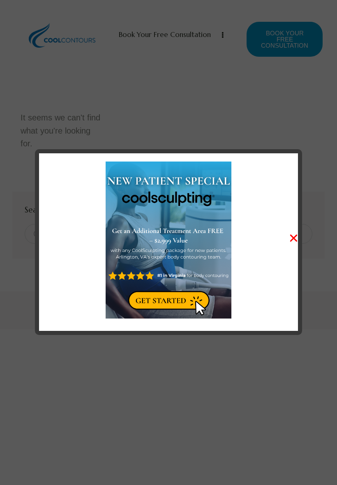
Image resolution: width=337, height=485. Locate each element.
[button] (294, 238)
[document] (168, 242)
